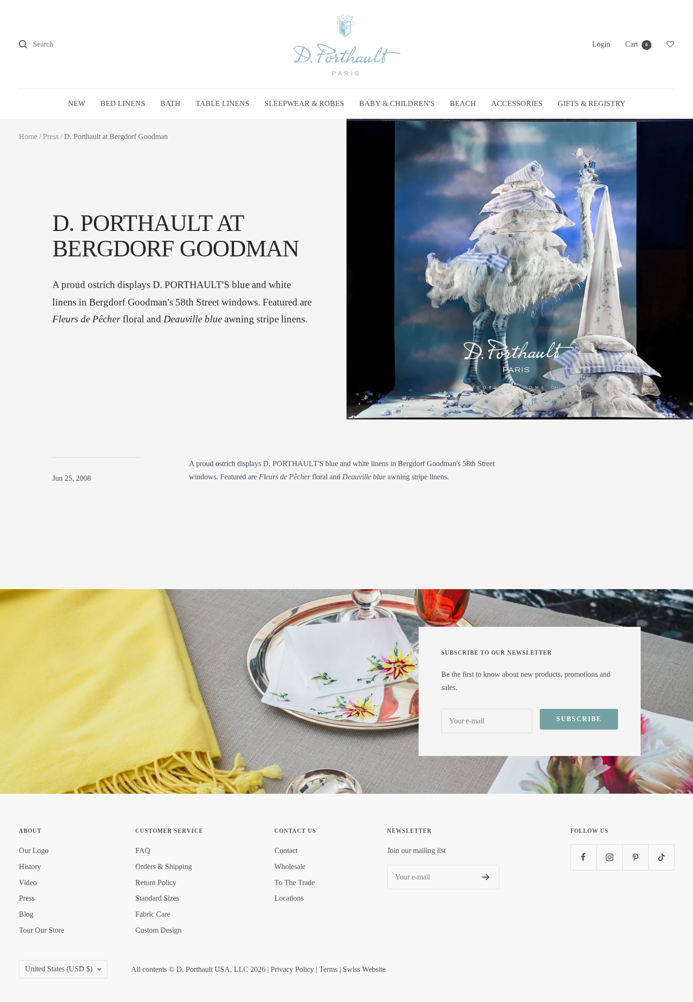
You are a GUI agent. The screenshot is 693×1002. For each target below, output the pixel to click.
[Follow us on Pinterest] (635, 857)
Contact (285, 850)
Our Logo (34, 850)
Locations (289, 898)
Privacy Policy (292, 969)
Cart (636, 44)
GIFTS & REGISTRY (592, 103)
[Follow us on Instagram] (609, 857)
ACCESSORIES (517, 103)
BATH (170, 103)
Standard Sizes (157, 898)
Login (601, 44)
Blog (26, 914)
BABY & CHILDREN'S (397, 103)
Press (50, 136)
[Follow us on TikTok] (661, 857)
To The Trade (294, 883)
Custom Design (158, 930)
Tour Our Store (41, 930)
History (30, 866)
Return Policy (155, 883)
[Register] (486, 877)
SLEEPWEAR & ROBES (304, 103)
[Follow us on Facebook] (583, 857)
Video (28, 883)
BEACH (463, 103)
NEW (76, 103)
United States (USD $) (58, 969)
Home (28, 136)
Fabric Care (152, 914)
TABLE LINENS (222, 103)
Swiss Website (364, 969)
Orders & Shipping (163, 866)
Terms (328, 969)
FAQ (142, 850)
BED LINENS (122, 103)
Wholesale (289, 866)
